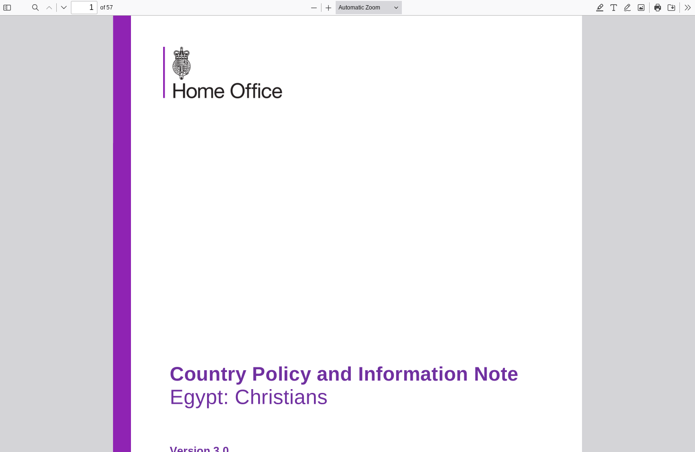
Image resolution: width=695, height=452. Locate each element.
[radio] (600, 7)
